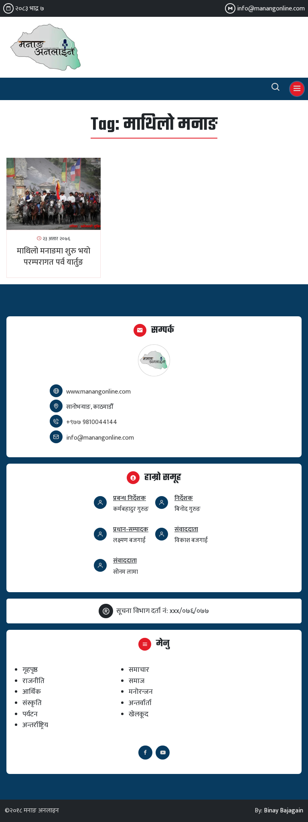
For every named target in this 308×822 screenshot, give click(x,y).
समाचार (139, 669)
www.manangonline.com (98, 391)
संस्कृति (32, 703)
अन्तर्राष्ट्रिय (35, 725)
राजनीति (33, 681)
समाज (136, 681)
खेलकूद (138, 714)
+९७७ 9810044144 (91, 422)
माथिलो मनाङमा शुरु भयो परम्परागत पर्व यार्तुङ (53, 256)
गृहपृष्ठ (30, 669)
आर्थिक (31, 691)
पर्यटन (30, 714)
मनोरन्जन (141, 691)
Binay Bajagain (283, 810)
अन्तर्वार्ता (140, 703)
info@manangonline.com (271, 8)
